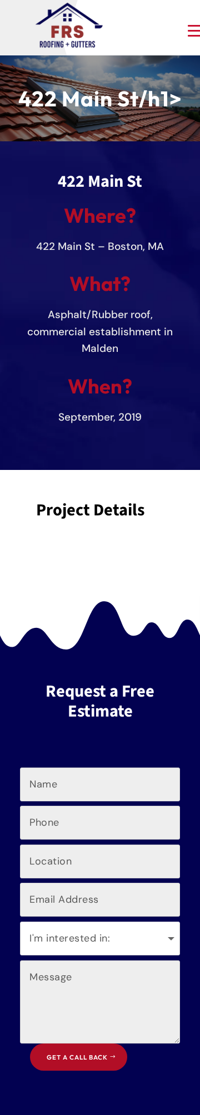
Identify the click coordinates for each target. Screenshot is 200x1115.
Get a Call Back (77, 1057)
